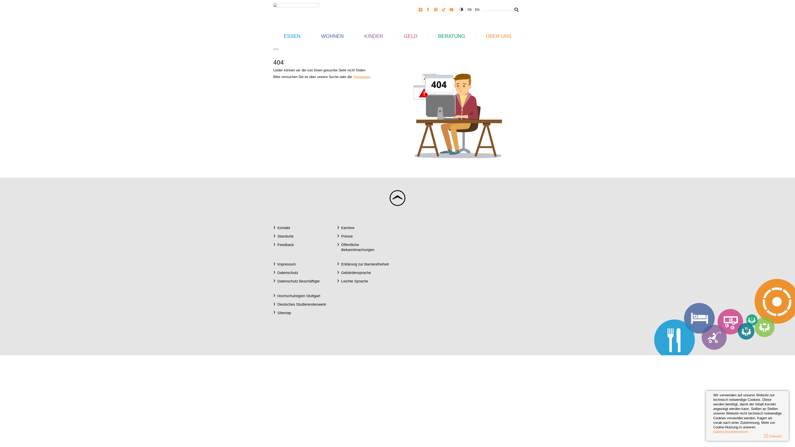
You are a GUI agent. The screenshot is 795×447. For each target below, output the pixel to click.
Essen (292, 36)
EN (477, 9)
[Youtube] (451, 10)
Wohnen (332, 36)
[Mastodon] (436, 10)
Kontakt (283, 228)
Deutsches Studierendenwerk (301, 304)
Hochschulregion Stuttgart (298, 296)
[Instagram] (420, 10)
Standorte (285, 236)
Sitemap (284, 313)
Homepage (361, 77)
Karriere (347, 228)
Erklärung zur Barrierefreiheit (365, 264)
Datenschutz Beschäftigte (298, 281)
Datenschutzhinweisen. (731, 432)
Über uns (498, 36)
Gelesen (775, 436)
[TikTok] (444, 10)
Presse (347, 236)
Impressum (286, 264)
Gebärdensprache (356, 273)
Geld (410, 36)
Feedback (285, 245)
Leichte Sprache (354, 281)
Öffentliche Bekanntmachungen (357, 247)
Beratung (451, 36)
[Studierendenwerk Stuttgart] (296, 13)
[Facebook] (428, 10)
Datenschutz (287, 273)
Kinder (373, 36)
